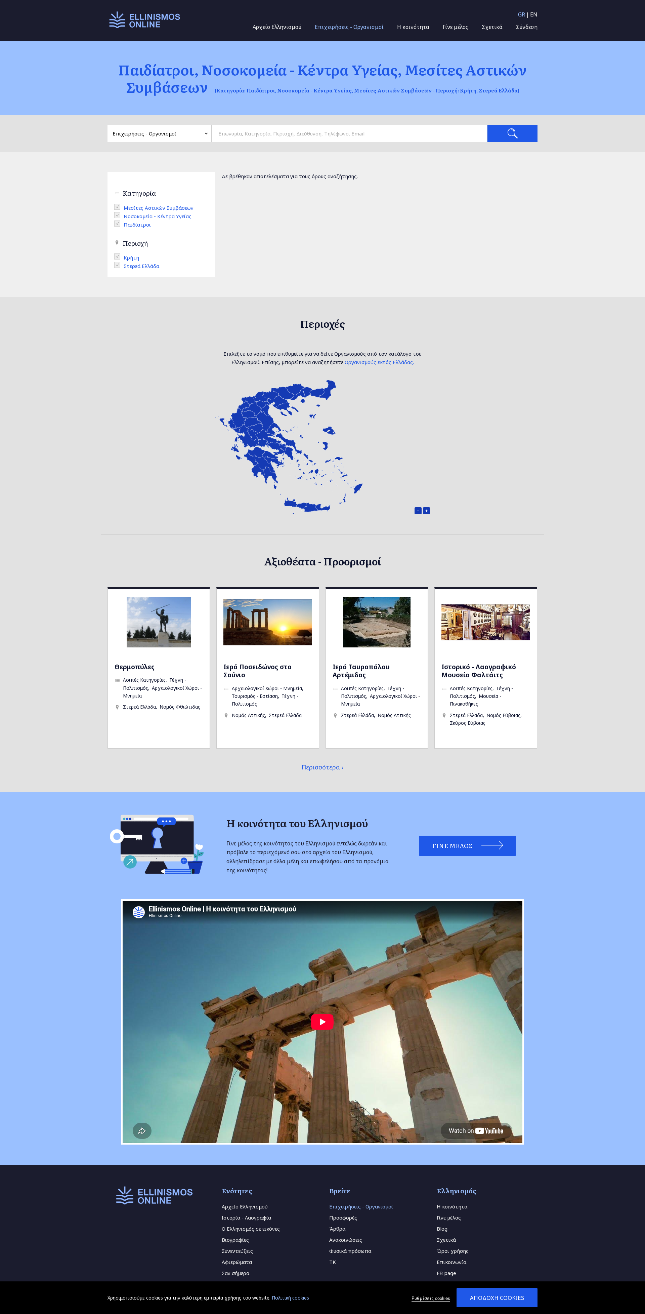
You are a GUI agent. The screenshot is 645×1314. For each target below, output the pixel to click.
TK (332, 1262)
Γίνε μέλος (455, 27)
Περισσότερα (321, 767)
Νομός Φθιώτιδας (180, 707)
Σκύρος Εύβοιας (467, 723)
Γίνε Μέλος (452, 845)
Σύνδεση (527, 27)
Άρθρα (337, 1228)
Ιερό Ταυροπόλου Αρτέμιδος (361, 671)
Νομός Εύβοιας (503, 715)
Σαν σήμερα (235, 1273)
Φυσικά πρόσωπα (350, 1250)
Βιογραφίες (235, 1239)
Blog (442, 1228)
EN (534, 14)
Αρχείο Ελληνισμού (277, 27)
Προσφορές (343, 1217)
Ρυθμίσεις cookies (431, 1298)
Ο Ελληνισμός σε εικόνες (251, 1228)
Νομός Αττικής (248, 715)
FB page (446, 1273)
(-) (119, 207)
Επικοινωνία (451, 1262)
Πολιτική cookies (290, 1298)
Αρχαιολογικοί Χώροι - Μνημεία (267, 688)
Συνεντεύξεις (237, 1250)
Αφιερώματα (237, 1262)
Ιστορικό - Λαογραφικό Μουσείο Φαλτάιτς (478, 671)
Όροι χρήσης (453, 1250)
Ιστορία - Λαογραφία (246, 1217)
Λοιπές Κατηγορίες (144, 680)
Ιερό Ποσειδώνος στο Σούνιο (257, 671)
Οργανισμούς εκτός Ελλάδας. (379, 362)
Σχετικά (492, 27)
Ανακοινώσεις (345, 1239)
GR (521, 14)
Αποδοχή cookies (497, 1298)
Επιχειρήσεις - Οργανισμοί (349, 27)
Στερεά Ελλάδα (139, 707)
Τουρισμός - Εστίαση (255, 696)
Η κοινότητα (413, 27)
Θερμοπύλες (135, 667)
